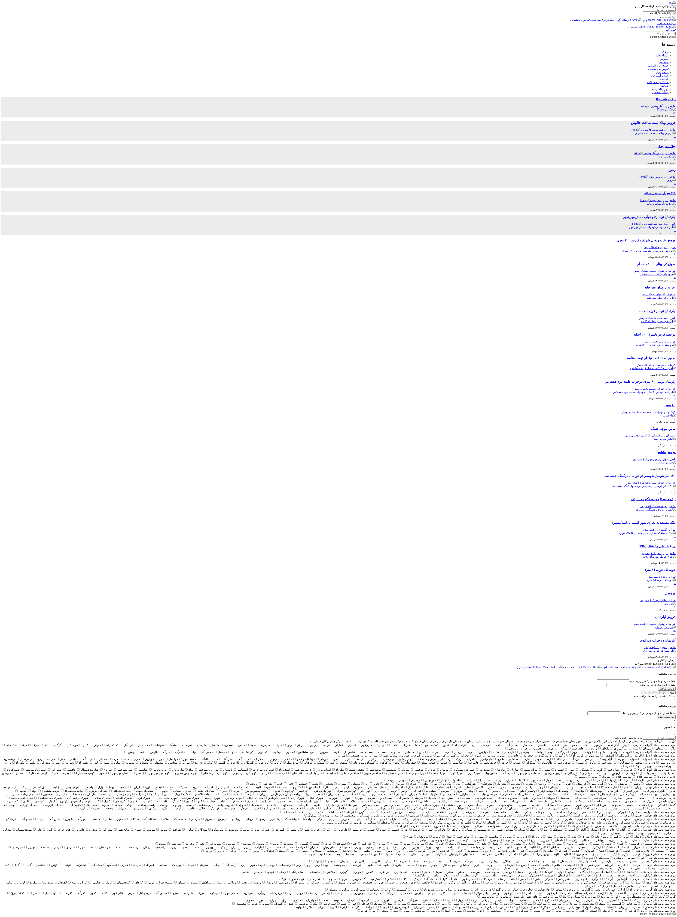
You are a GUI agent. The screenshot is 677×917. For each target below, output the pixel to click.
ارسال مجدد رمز (650, 692)
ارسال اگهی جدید (619, 19)
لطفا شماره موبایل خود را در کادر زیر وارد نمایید (648, 713)
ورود (644, 19)
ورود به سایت (667, 692)
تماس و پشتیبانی (580, 19)
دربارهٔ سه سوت (599, 19)
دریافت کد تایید (667, 688)
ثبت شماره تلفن (666, 717)
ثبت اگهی (670, 29)
